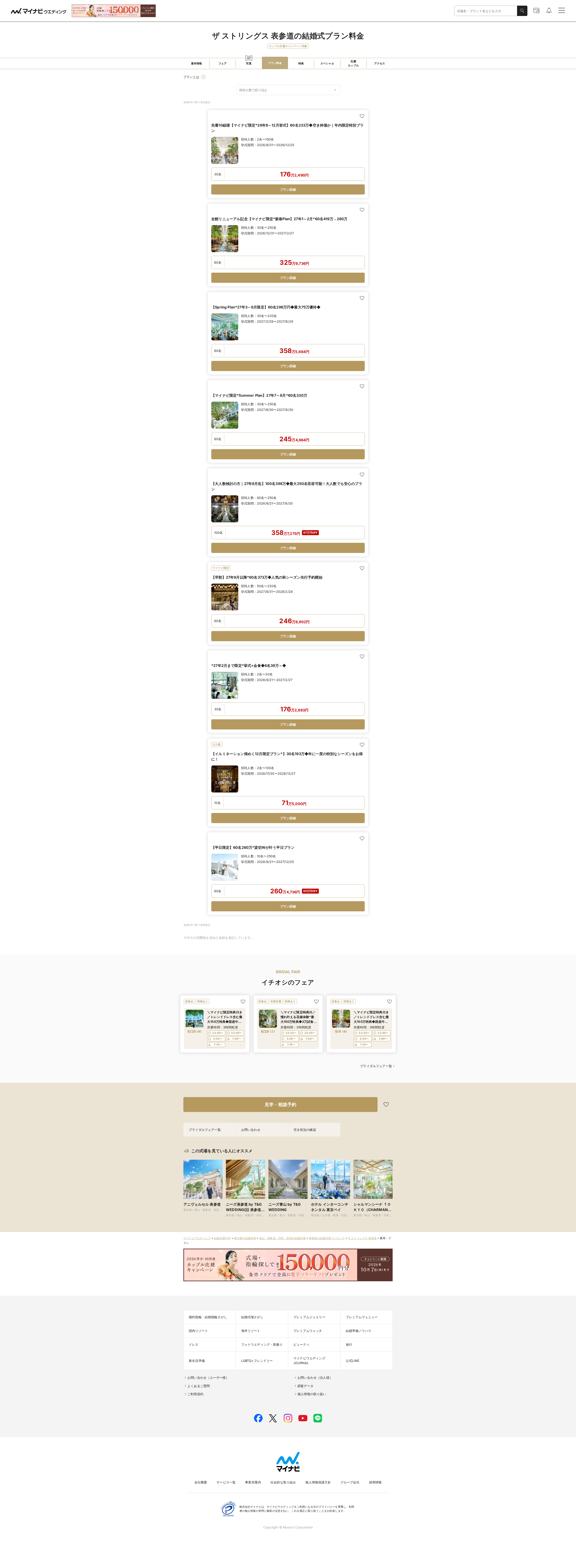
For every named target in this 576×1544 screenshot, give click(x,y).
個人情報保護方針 (318, 1482)
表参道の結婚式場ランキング (326, 1238)
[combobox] (486, 11)
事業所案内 (253, 1482)
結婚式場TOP (222, 1238)
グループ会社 (350, 1482)
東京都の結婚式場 (245, 1238)
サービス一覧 (226, 1482)
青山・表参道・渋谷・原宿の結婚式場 (282, 1238)
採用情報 (375, 1482)
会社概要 (200, 1482)
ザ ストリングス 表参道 (362, 1238)
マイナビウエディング (197, 1238)
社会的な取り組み (283, 1482)
